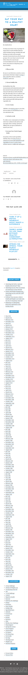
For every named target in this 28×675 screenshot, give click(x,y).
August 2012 (9, 555)
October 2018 (9, 423)
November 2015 (10, 489)
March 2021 (9, 370)
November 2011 (10, 572)
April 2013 (8, 544)
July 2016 (8, 474)
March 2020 (9, 392)
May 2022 (8, 344)
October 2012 (9, 552)
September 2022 (10, 336)
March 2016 (9, 481)
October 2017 (9, 446)
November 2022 (10, 332)
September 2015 (10, 492)
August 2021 (9, 360)
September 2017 (10, 448)
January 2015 (9, 507)
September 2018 (10, 425)
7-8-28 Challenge (10, 593)
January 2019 (9, 418)
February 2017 (9, 461)
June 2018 (8, 431)
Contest (8, 595)
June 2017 (8, 453)
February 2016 (9, 483)
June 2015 (8, 498)
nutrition (11, 173)
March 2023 (9, 325)
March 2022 (9, 347)
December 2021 (10, 353)
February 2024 (9, 319)
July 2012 (8, 557)
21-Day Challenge (10, 586)
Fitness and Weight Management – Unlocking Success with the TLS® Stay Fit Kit (15, 293)
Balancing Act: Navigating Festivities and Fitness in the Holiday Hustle (13, 304)
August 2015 (9, 494)
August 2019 (9, 405)
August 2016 (9, 472)
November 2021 (10, 355)
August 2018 (9, 427)
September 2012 (10, 554)
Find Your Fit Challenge (12, 600)
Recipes (11, 227)
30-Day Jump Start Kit (11, 589)
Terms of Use (9, 655)
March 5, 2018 (21, 242)
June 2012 (8, 559)
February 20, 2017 (17, 16)
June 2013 (8, 542)
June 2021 (8, 364)
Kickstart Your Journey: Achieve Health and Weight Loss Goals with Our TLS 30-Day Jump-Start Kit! (15, 298)
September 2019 (10, 403)
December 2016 (10, 464)
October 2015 (9, 490)
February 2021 (9, 371)
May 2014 (8, 522)
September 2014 (10, 515)
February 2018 (9, 438)
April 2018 (8, 435)
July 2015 (8, 496)
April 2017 (8, 457)
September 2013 (10, 537)
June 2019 (8, 409)
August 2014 (9, 516)
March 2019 (9, 414)
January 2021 (9, 373)
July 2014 (8, 518)
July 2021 (8, 362)
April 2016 (8, 479)
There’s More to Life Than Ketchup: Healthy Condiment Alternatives (15, 234)
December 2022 (10, 331)
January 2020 (9, 396)
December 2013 (10, 531)
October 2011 (9, 574)
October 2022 (9, 334)
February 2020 (9, 394)
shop (7, 621)
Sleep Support (9, 625)
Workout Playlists (13, 242)
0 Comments (7, 180)
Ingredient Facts (10, 610)
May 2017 (8, 455)
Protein (8, 615)
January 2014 (9, 529)
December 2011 (10, 570)
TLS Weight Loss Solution (11, 178)
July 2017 (8, 451)
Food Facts (8, 604)
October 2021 (9, 357)
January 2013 (9, 548)
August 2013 (9, 539)
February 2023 (9, 327)
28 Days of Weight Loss (12, 587)
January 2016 (9, 485)
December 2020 (10, 375)
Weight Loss (9, 641)
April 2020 (8, 390)
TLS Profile (9, 636)
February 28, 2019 (18, 227)
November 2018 (10, 422)
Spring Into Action (10, 626)
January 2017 (9, 463)
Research (8, 619)
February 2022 (9, 349)
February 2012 (9, 567)
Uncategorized (10, 639)
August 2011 (9, 576)
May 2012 (8, 561)
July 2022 (8, 340)
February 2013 (9, 546)
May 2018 (8, 433)
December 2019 (10, 397)
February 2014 (9, 528)
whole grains (14, 108)
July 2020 (8, 384)
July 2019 (8, 407)
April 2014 (8, 524)
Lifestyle (8, 612)
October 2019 (9, 401)
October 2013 (9, 535)
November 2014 (10, 511)
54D (7, 591)
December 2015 (10, 487)
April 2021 (8, 368)
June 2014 (8, 520)
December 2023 (10, 321)
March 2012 (9, 565)
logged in (12, 268)
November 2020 (10, 377)
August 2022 (9, 338)
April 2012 (8, 563)
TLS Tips (8, 638)
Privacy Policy (9, 653)
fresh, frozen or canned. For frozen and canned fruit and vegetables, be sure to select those (13, 140)
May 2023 (8, 323)
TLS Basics (8, 632)
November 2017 (10, 444)
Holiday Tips (9, 608)
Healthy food (7, 171)
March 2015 (9, 503)
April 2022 (8, 345)
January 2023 (9, 329)
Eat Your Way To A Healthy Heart (14, 22)
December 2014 (10, 509)
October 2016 (9, 468)
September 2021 (10, 358)
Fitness (11, 214)
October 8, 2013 (16, 214)
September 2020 (10, 381)
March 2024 (9, 318)
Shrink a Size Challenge (12, 623)
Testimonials (9, 630)
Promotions (9, 613)
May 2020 (8, 388)
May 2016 (8, 477)
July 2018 (8, 429)
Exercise (8, 599)
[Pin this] (15, 183)
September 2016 (10, 470)
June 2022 (8, 342)
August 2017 (9, 450)
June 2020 (8, 386)
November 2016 (10, 466)
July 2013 (8, 541)
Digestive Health (10, 597)
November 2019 (10, 399)
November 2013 (10, 533)
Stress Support (10, 628)
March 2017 (9, 459)
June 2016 (8, 476)
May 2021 (8, 366)
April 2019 (8, 412)
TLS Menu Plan (10, 634)
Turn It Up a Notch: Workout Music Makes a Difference (16, 220)
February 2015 (9, 505)
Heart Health (10, 16)
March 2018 (9, 437)
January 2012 (9, 568)
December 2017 (10, 442)
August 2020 (9, 383)
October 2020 (9, 379)
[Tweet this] (12, 183)
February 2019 (9, 416)
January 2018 (9, 440)
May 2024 (8, 316)
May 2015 (8, 500)
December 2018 (10, 420)
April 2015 (8, 502)
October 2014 (9, 513)
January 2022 (9, 351)
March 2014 (9, 526)
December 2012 (10, 550)
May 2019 (8, 410)
